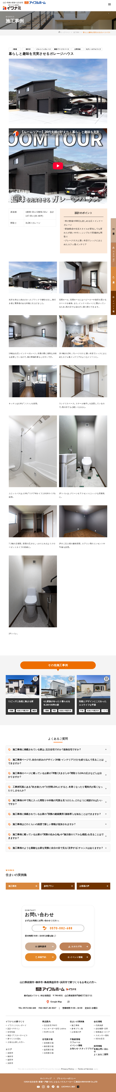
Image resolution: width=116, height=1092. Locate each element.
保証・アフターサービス (17, 1035)
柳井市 (10, 1056)
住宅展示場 (47, 1039)
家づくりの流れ (14, 1039)
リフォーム (75, 1042)
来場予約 (42, 957)
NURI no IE (49, 1032)
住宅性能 (11, 1032)
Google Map (56, 1002)
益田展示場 (48, 1050)
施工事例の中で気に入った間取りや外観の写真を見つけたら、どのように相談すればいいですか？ (55, 802)
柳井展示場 (48, 1046)
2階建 (15, 49)
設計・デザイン (14, 1029)
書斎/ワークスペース (61, 49)
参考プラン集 (77, 1029)
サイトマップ (46, 1078)
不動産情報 (75, 1039)
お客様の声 (76, 1032)
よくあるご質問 (101, 1054)
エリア (9, 1049)
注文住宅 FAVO (50, 1025)
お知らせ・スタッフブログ (82, 1048)
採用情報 (98, 1046)
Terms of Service (85, 1069)
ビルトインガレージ (43, 49)
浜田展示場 (48, 1053)
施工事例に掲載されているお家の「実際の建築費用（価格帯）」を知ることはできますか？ (54, 813)
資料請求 (42, 946)
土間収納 (77, 49)
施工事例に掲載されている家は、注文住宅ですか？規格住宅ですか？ (44, 749)
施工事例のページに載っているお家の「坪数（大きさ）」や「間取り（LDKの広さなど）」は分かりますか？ (55, 775)
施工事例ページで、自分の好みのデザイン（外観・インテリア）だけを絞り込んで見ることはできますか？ (56, 761)
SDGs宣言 (100, 1039)
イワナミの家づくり (15, 1021)
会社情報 (98, 1021)
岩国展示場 (48, 1043)
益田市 (10, 1060)
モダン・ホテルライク (93, 49)
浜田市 (10, 1063)
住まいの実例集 (77, 1021)
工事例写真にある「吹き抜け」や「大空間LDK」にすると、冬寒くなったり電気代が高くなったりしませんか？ (55, 788)
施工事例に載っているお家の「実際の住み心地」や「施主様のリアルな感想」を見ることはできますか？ (56, 836)
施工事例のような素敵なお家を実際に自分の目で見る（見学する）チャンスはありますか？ (55, 847)
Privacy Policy (67, 1069)
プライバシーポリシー (66, 1078)
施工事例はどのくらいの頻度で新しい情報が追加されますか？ (42, 824)
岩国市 (10, 1053)
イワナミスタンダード (17, 1025)
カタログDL (76, 946)
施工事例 (76, 32)
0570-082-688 (29, 1008)
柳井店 (28, 49)
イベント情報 (76, 957)
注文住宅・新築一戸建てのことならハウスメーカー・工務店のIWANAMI (60, 1082)
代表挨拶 (99, 1025)
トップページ (65, 32)
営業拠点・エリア (103, 1032)
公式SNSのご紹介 (68, 1086)
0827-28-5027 (49, 1008)
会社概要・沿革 (102, 1029)
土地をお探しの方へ (16, 1042)
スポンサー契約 (102, 1035)
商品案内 (46, 1021)
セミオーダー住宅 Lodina (55, 1029)
